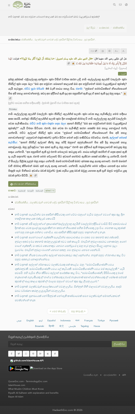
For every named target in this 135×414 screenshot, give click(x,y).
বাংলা (77, 320)
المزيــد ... (122, 74)
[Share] (102, 51)
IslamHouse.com (16, 385)
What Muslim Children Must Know (26, 389)
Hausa (97, 326)
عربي (19, 320)
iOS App (91, 9)
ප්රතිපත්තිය (118, 28)
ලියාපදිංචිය (119, 344)
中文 (61, 326)
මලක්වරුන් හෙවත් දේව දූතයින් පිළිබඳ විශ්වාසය (58, 40)
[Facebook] (11, 354)
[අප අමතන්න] (120, 5)
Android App (70, 9)
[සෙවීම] (114, 5)
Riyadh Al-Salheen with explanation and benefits (33, 393)
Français (88, 320)
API (124, 375)
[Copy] (69, 63)
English (30, 320)
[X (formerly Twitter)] (18, 354)
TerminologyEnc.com (36, 381)
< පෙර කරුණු (58, 311)
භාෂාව (40, 17)
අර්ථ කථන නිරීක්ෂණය (24, 184)
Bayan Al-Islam (15, 396)
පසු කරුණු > (78, 311)
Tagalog (85, 326)
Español (51, 320)
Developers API (45, 9)
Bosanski (39, 326)
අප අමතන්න (110, 375)
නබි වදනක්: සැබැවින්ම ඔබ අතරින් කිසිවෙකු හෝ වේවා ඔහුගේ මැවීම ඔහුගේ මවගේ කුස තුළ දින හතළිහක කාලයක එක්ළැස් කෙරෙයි (70, 216)
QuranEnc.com (16, 381)
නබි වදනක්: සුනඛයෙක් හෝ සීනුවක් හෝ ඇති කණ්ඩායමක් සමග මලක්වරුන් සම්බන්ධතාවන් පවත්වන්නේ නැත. (67, 298)
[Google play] (40, 354)
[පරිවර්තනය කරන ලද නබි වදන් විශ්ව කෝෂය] (21, 5)
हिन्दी (51, 326)
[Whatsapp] (26, 354)
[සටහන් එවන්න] (73, 63)
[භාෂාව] (126, 5)
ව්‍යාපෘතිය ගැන (90, 375)
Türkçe (101, 320)
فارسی (72, 326)
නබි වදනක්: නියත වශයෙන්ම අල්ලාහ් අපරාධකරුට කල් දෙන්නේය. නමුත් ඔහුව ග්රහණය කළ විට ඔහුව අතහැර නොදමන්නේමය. (70, 257)
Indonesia (65, 320)
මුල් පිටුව (90, 28)
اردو (40, 320)
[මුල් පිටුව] (9, 5)
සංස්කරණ (104, 28)
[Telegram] (33, 354)
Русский (114, 320)
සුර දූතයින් (89, 40)
